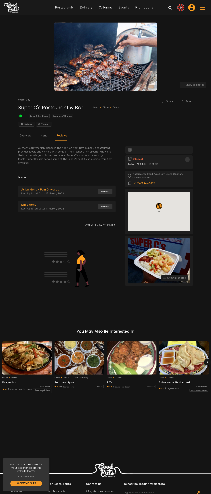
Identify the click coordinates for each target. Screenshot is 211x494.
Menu (43, 135)
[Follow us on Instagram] (130, 150)
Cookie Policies (26, 476)
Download (105, 191)
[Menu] (203, 10)
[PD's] (132, 358)
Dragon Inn (9, 382)
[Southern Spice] (79, 358)
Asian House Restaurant (174, 382)
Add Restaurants (56, 491)
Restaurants (64, 7)
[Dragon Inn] (27, 358)
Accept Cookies (26, 483)
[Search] (170, 7)
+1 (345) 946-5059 (144, 183)
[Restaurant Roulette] (180, 7)
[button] (159, 207)
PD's (109, 382)
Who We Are (16, 491)
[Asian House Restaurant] (184, 358)
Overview (25, 135)
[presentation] (207, 362)
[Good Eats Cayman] (11, 7)
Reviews (61, 135)
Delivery (86, 7)
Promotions (144, 7)
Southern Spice (64, 382)
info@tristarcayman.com (100, 491)
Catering (105, 7)
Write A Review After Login (100, 224)
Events (123, 7)
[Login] (191, 7)
